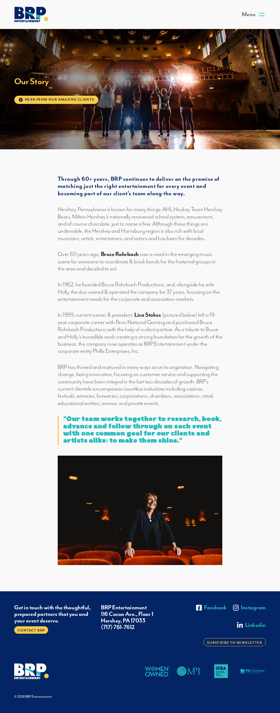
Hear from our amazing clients (59, 100)
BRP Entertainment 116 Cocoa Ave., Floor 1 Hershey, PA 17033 (127, 614)
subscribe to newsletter (234, 643)
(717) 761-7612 (117, 627)
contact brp (31, 630)
